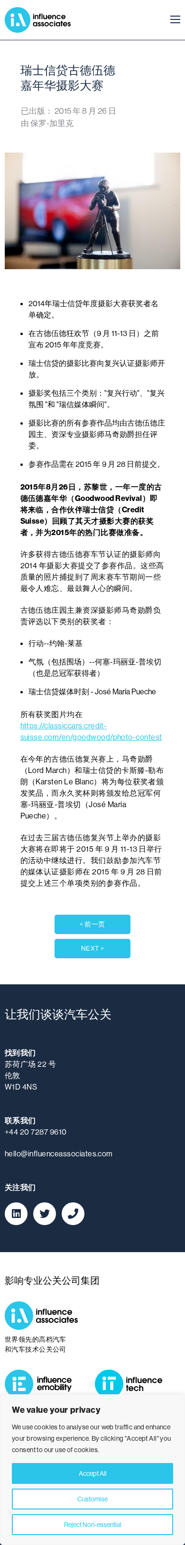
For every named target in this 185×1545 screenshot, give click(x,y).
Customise (92, 1499)
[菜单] (172, 20)
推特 (44, 1213)
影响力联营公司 (38, 20)
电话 (73, 1213)
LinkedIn (16, 1213)
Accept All (93, 1473)
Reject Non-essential (92, 1524)
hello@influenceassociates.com (59, 1153)
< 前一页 (92, 924)
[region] (92, 1469)
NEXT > (92, 948)
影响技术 (133, 1384)
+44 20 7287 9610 (36, 1131)
